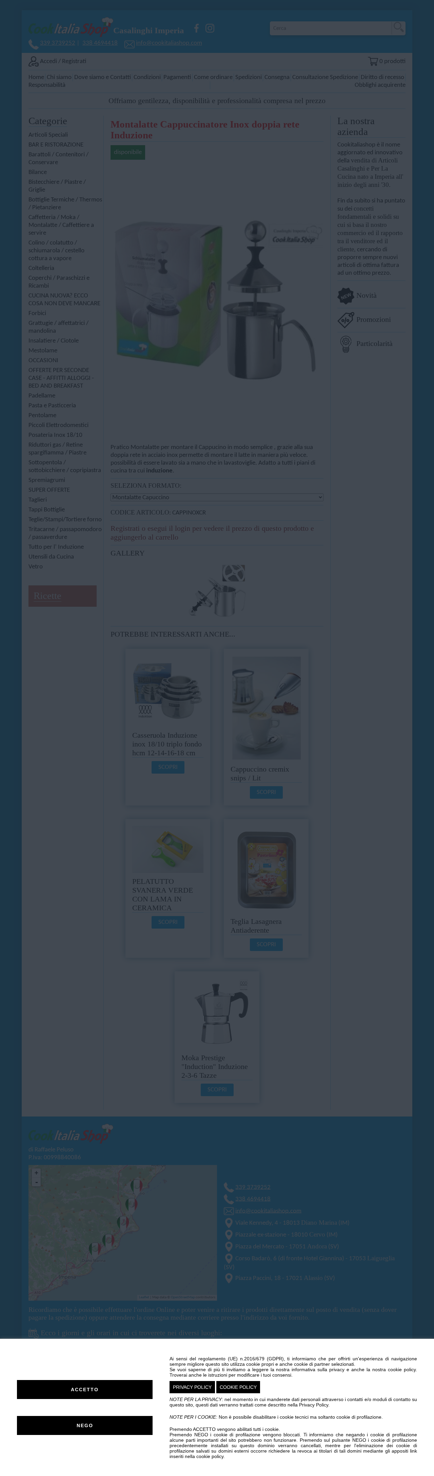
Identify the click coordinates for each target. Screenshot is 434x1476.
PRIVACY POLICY (192, 1387)
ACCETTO (85, 1389)
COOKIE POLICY (238, 1387)
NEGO (85, 1425)
